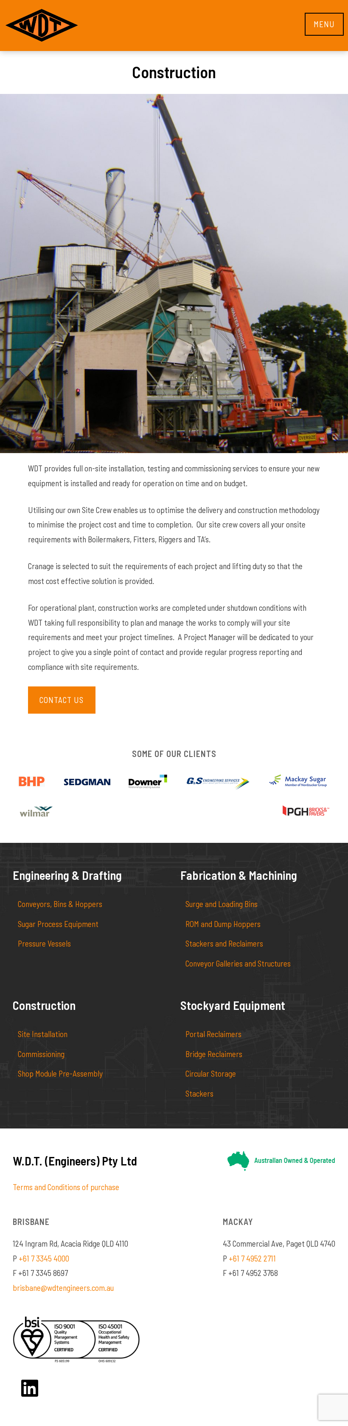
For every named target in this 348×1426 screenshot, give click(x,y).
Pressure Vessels (44, 943)
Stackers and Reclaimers (224, 943)
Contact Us (61, 700)
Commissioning (41, 1054)
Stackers (199, 1093)
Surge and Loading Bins (221, 904)
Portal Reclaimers (213, 1034)
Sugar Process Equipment (58, 924)
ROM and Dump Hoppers (223, 924)
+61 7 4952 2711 (252, 1258)
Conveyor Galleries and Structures (238, 963)
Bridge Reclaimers (213, 1054)
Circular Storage (210, 1073)
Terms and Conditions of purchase (66, 1187)
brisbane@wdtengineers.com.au (63, 1288)
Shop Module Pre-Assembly (60, 1073)
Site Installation (42, 1034)
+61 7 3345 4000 (44, 1258)
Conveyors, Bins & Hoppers (60, 904)
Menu (324, 24)
